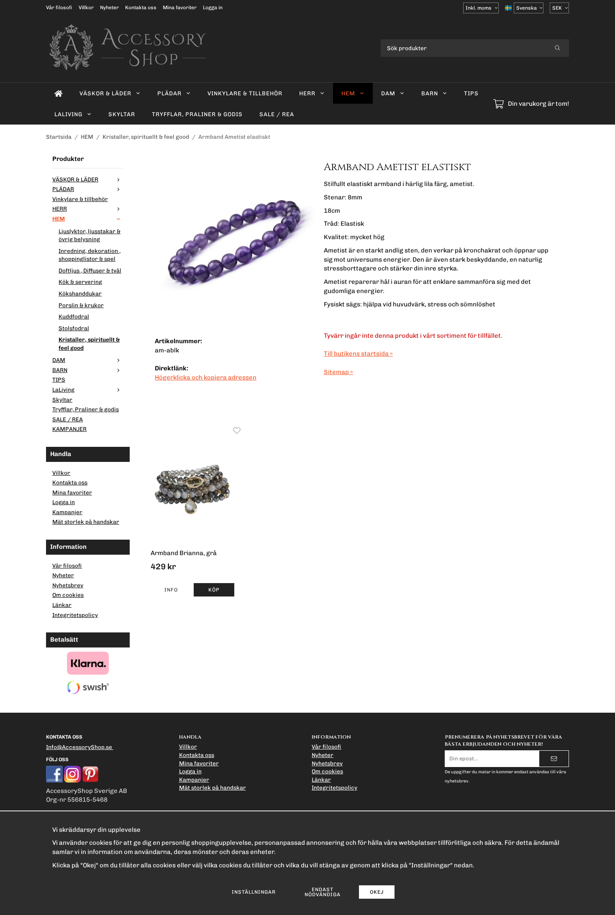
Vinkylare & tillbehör (245, 93)
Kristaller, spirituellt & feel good (89, 343)
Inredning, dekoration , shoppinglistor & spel (89, 255)
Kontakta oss (140, 7)
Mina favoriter (180, 7)
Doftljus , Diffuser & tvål (90, 270)
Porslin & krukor (81, 305)
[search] (557, 48)
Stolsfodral (74, 328)
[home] (58, 93)
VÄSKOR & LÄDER (105, 93)
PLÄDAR (169, 93)
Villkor (86, 7)
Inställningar (254, 892)
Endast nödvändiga (323, 892)
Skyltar (121, 114)
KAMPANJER (69, 429)
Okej (377, 892)
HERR (307, 93)
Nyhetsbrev (67, 585)
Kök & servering (80, 281)
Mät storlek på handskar (85, 521)
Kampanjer (67, 512)
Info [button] (171, 590)
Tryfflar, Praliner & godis (197, 114)
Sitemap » (338, 372)
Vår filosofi (59, 7)
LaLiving (68, 114)
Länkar (62, 605)
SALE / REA (276, 114)
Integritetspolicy (75, 615)
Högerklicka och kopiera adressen (205, 377)
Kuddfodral (74, 316)
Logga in (213, 7)
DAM (388, 93)
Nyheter (109, 7)
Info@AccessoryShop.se (79, 747)
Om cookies (68, 594)
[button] (214, 589)
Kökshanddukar (80, 293)
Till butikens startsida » (358, 353)
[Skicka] (554, 758)
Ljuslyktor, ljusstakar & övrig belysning (89, 235)
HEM (348, 93)
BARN (429, 93)
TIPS (471, 93)
